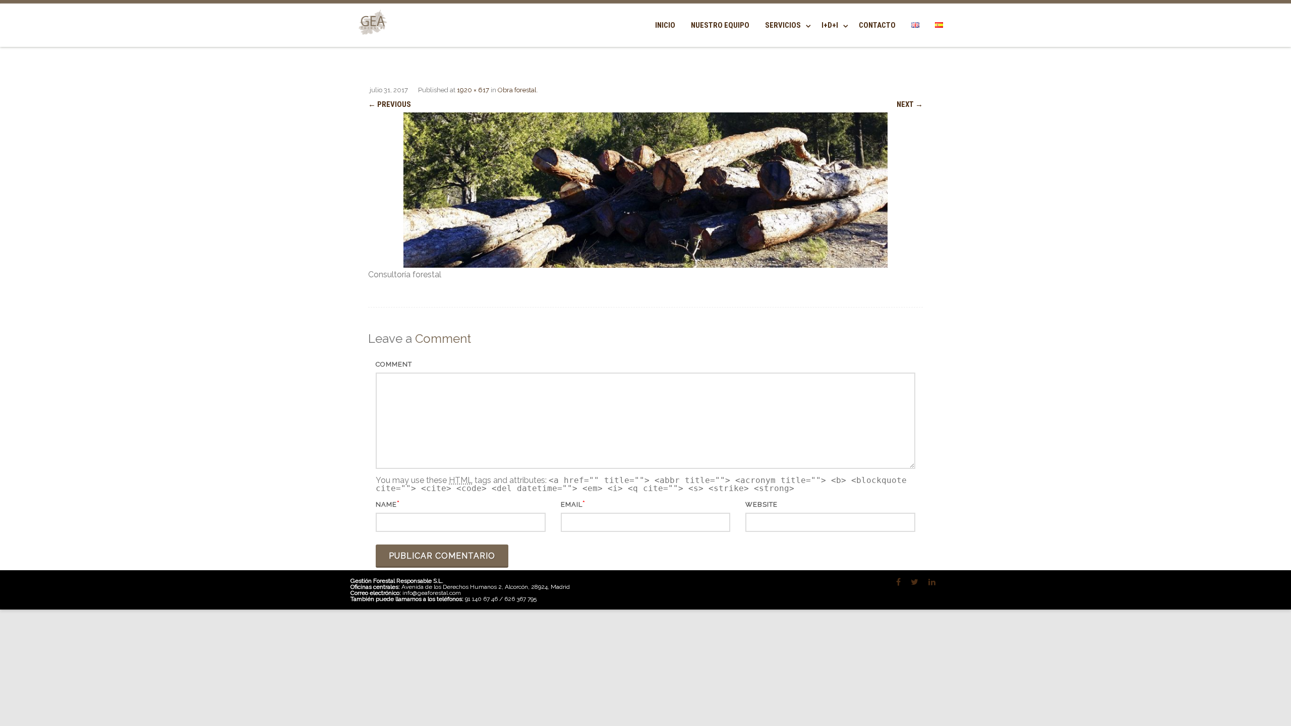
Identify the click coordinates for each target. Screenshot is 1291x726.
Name (386, 504)
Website (761, 504)
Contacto (877, 25)
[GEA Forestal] (370, 41)
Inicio (665, 25)
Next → (910, 104)
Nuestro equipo (720, 25)
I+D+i (829, 25)
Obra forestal (517, 90)
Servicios (783, 25)
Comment (394, 364)
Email (571, 504)
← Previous (389, 104)
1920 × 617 (473, 90)
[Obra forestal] (645, 190)
